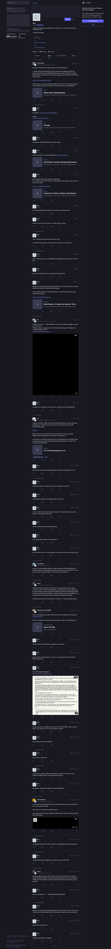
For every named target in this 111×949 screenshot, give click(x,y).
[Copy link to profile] (73, 19)
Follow (68, 19)
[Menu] (76, 19)
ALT (76, 393)
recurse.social (40, 25)
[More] (77, 100)
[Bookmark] (60, 100)
